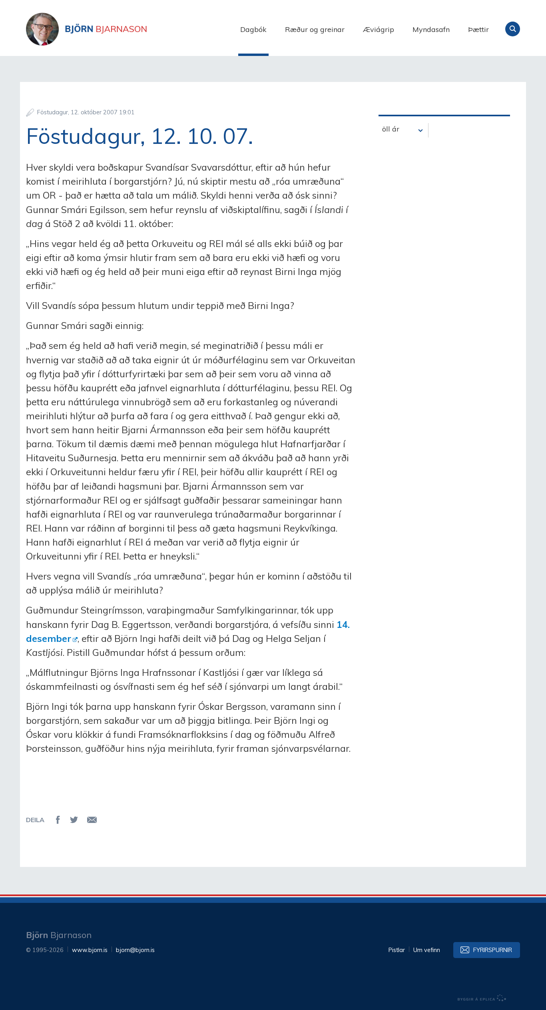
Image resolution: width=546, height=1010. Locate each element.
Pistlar (397, 950)
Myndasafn (431, 29)
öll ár (390, 128)
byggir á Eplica (482, 998)
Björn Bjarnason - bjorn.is (106, 29)
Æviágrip (378, 29)
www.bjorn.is (90, 950)
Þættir (478, 29)
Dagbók (253, 29)
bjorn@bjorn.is (135, 950)
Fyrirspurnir (492, 950)
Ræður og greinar (315, 29)
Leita (512, 29)
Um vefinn (426, 950)
